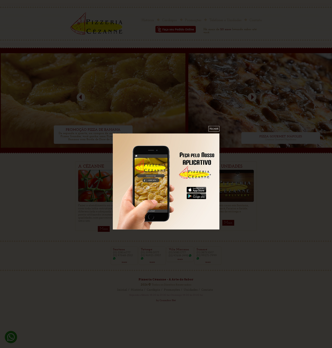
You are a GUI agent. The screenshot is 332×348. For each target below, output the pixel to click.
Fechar (214, 128)
